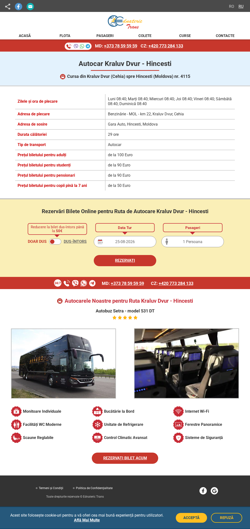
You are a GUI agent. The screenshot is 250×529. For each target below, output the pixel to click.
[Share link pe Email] (30, 6)
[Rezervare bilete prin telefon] (78, 46)
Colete (144, 36)
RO (231, 6)
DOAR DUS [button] (37, 241)
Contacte (225, 36)
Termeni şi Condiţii (51, 488)
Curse (185, 36)
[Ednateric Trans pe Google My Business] (214, 490)
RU (241, 6)
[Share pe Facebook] (18, 6)
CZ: (162, 45)
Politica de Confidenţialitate (94, 488)
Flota (65, 36)
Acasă (25, 36)
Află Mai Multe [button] (87, 520)
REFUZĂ (226, 518)
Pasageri (105, 36)
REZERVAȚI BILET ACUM (125, 458)
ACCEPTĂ (191, 518)
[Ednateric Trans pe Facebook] (203, 490)
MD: (116, 45)
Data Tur (125, 228)
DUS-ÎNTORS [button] (75, 241)
